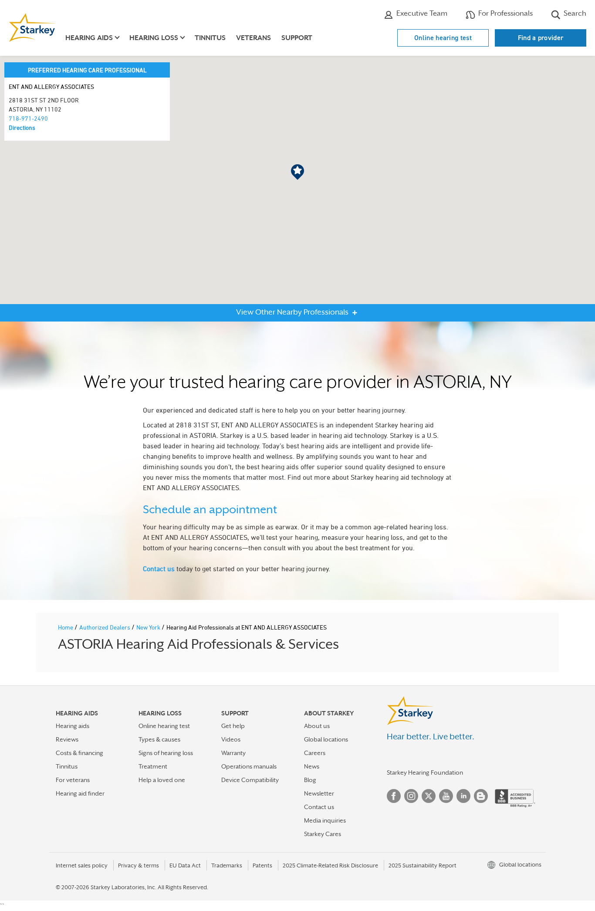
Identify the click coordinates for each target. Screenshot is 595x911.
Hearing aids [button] (89, 38)
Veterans (253, 38)
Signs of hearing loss (166, 752)
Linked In (463, 796)
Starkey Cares (322, 833)
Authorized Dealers (105, 627)
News (311, 766)
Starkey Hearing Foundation (425, 772)
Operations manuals (249, 766)
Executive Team (421, 13)
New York (149, 627)
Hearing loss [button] (153, 38)
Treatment (153, 766)
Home (66, 627)
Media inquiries (325, 820)
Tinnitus (210, 38)
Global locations (326, 739)
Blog (310, 779)
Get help (233, 725)
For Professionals (505, 13)
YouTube (446, 796)
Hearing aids (72, 725)
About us (317, 725)
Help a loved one (162, 779)
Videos (230, 739)
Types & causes (159, 739)
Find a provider (541, 37)
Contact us (159, 568)
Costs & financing (79, 752)
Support (296, 38)
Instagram (411, 796)
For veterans (73, 779)
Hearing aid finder (80, 793)
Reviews (67, 739)
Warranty (233, 752)
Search (574, 13)
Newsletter (319, 793)
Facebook (394, 796)
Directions (22, 127)
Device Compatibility (250, 779)
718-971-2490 (28, 118)
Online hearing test (443, 37)
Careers (314, 752)
